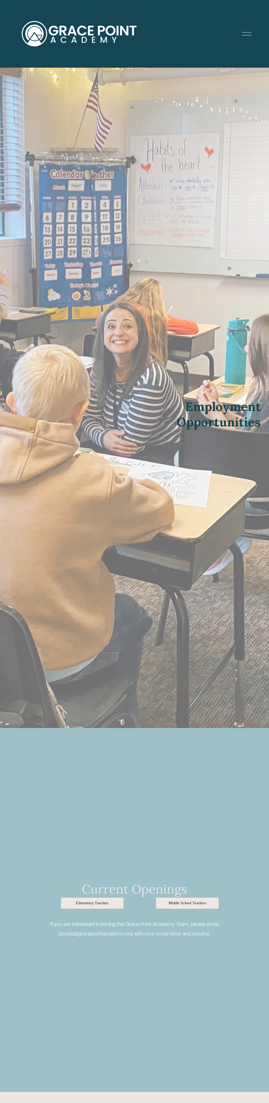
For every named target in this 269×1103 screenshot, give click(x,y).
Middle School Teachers (187, 903)
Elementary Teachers (92, 903)
